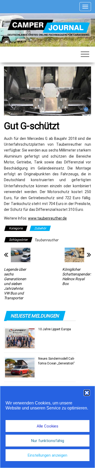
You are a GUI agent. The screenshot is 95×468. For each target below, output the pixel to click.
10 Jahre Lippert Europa (54, 329)
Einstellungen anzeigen (47, 455)
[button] (86, 392)
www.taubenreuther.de (47, 218)
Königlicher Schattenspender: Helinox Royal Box (76, 276)
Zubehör (40, 228)
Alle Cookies (47, 426)
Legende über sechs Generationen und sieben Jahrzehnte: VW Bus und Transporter (15, 283)
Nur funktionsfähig (47, 440)
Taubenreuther (46, 240)
